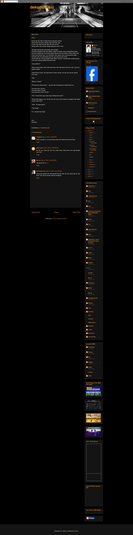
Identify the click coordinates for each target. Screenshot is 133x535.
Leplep (90, 252)
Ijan (89, 357)
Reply (38, 142)
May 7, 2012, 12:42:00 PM (48, 160)
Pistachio (90, 326)
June (90, 137)
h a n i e (90, 247)
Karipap (91, 152)
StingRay (39, 137)
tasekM (90, 273)
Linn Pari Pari (92, 337)
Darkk (90, 219)
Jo (89, 268)
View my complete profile (92, 55)
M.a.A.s (38, 160)
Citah (89, 308)
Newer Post (36, 212)
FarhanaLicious (41, 171)
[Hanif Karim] (92, 81)
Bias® (90, 278)
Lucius (90, 329)
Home (56, 212)
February (91, 164)
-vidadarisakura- (92, 196)
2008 (89, 176)
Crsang (90, 372)
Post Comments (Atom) (59, 218)
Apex (89, 315)
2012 (89, 130)
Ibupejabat (91, 108)
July (90, 135)
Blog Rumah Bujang (93, 91)
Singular (90, 362)
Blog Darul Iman (92, 103)
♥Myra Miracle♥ (92, 229)
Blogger (76, 531)
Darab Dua (91, 283)
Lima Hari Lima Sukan (93, 142)
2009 (89, 174)
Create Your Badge (90, 82)
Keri (89, 224)
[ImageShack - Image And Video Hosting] (94, 122)
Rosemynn (91, 333)
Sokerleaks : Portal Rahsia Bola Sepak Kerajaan (93, 241)
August (91, 132)
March (91, 162)
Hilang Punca (92, 322)
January (91, 166)
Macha (90, 293)
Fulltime (91, 157)
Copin (89, 376)
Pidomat (90, 262)
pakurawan (39, 148)
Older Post (76, 212)
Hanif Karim (89, 65)
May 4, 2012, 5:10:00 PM (49, 137)
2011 (89, 169)
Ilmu (90, 154)
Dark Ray (90, 311)
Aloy (89, 206)
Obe (89, 201)
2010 (89, 172)
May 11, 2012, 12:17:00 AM (54, 171)
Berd (89, 234)
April (90, 160)
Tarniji (90, 367)
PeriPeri (90, 303)
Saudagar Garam (93, 298)
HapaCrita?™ (92, 186)
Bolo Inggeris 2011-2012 (92, 149)
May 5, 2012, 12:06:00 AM (50, 148)
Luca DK (90, 319)
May (90, 139)
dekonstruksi (42, 7)
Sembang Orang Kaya (93, 146)
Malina (90, 288)
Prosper (90, 352)
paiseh (95, 45)
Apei (89, 191)
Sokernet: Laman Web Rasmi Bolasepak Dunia (94, 213)
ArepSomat (91, 347)
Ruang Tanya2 (92, 111)
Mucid (90, 257)
